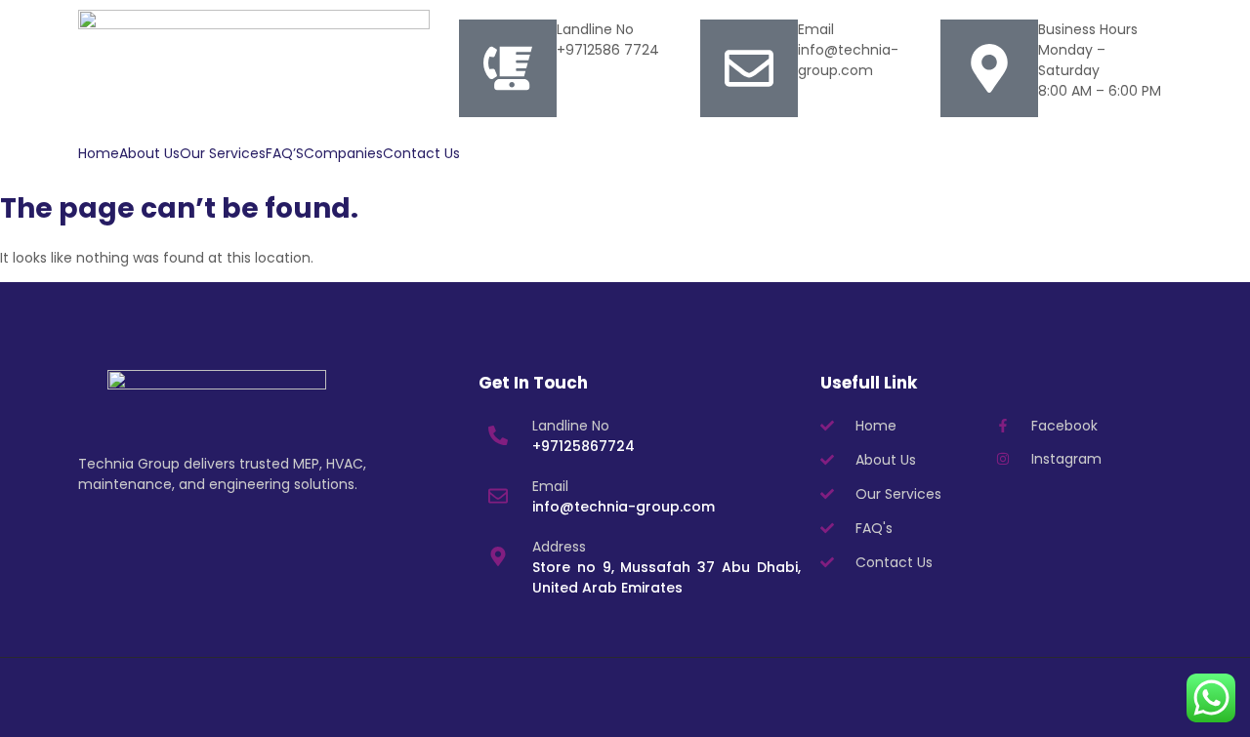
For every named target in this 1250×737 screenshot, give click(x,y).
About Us (149, 153)
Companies (343, 153)
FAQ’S (285, 153)
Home (98, 153)
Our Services (223, 153)
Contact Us (421, 153)
